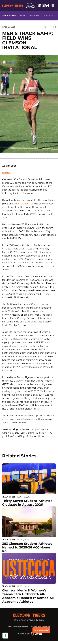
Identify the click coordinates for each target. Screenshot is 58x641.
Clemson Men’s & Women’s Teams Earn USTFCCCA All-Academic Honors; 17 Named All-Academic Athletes (28, 595)
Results (6, 172)
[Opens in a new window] (46, 5)
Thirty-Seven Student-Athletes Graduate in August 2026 (27, 502)
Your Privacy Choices (18, 627)
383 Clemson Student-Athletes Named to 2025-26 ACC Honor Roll (27, 547)
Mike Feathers (21, 203)
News (22, 15)
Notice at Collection (40, 627)
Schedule (39, 5)
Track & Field (8, 496)
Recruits (35, 15)
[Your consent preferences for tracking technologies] (5, 635)
